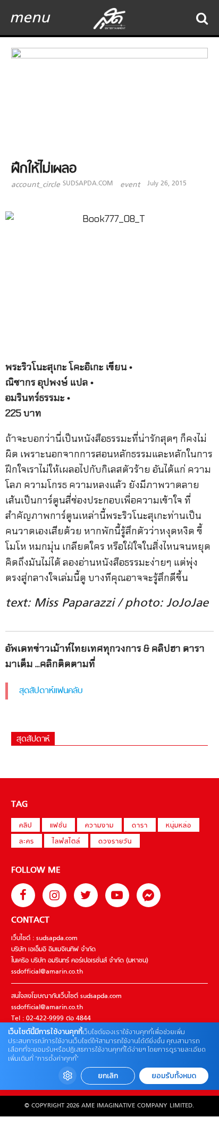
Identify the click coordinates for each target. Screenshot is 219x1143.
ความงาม (99, 826)
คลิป (25, 826)
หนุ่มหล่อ (178, 826)
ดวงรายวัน (115, 842)
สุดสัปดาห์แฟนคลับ (51, 691)
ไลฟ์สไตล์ (66, 842)
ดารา (140, 826)
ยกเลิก (108, 1075)
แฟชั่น (58, 826)
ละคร (26, 842)
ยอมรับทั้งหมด (173, 1075)
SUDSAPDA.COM (88, 183)
